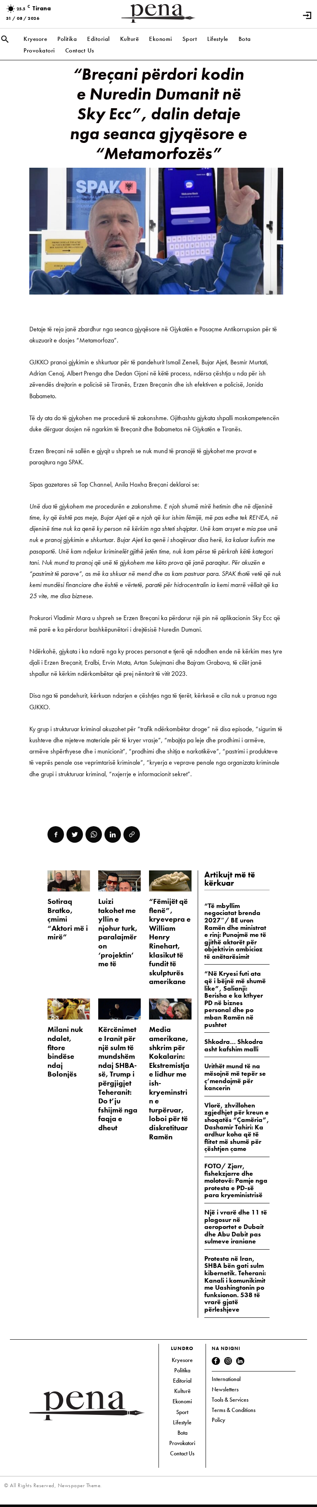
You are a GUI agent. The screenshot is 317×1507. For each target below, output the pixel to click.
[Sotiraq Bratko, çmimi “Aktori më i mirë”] (68, 880)
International (226, 1379)
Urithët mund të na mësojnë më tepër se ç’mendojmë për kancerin (235, 1077)
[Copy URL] (131, 834)
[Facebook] (55, 834)
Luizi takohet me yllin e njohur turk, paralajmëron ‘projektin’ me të (117, 932)
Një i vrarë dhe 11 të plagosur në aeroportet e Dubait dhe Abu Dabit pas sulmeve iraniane (235, 1227)
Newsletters (225, 1389)
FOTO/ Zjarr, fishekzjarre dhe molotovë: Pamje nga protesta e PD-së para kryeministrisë (235, 1180)
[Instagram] (228, 1361)
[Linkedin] (112, 834)
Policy (218, 1420)
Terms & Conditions (233, 1410)
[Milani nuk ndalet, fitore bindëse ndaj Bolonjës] (68, 1009)
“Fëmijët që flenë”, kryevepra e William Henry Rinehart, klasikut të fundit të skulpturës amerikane (170, 941)
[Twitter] (74, 834)
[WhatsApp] (93, 834)
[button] (5, 40)
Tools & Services (230, 1399)
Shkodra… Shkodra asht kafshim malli (233, 1045)
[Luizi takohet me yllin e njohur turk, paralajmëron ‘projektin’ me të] (119, 880)
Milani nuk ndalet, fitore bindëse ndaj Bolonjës (65, 1051)
